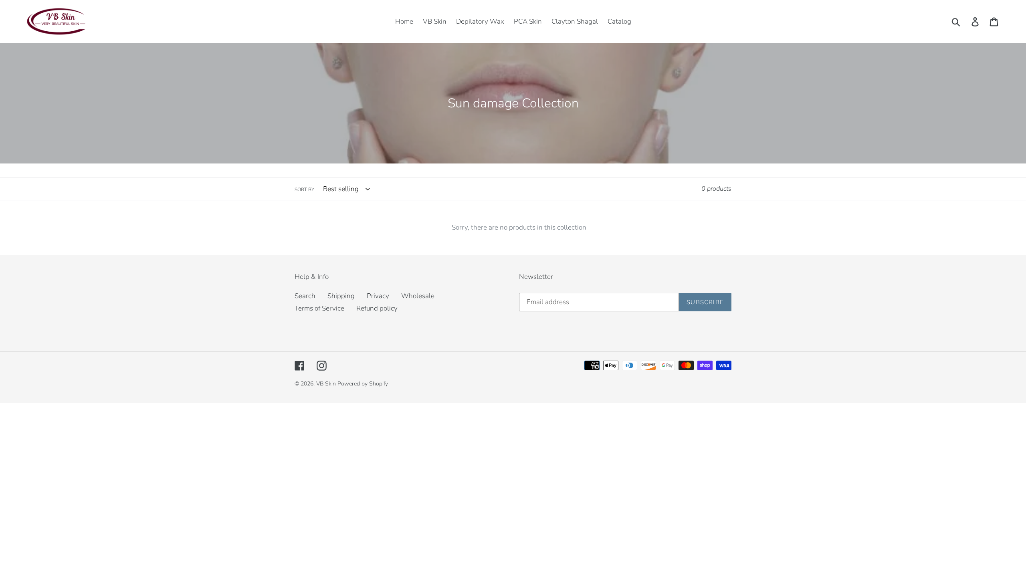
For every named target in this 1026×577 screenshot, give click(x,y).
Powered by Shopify (362, 383)
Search (305, 296)
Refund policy (377, 308)
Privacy (378, 296)
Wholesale (417, 296)
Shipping (341, 296)
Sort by (304, 189)
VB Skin (326, 383)
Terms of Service (319, 308)
